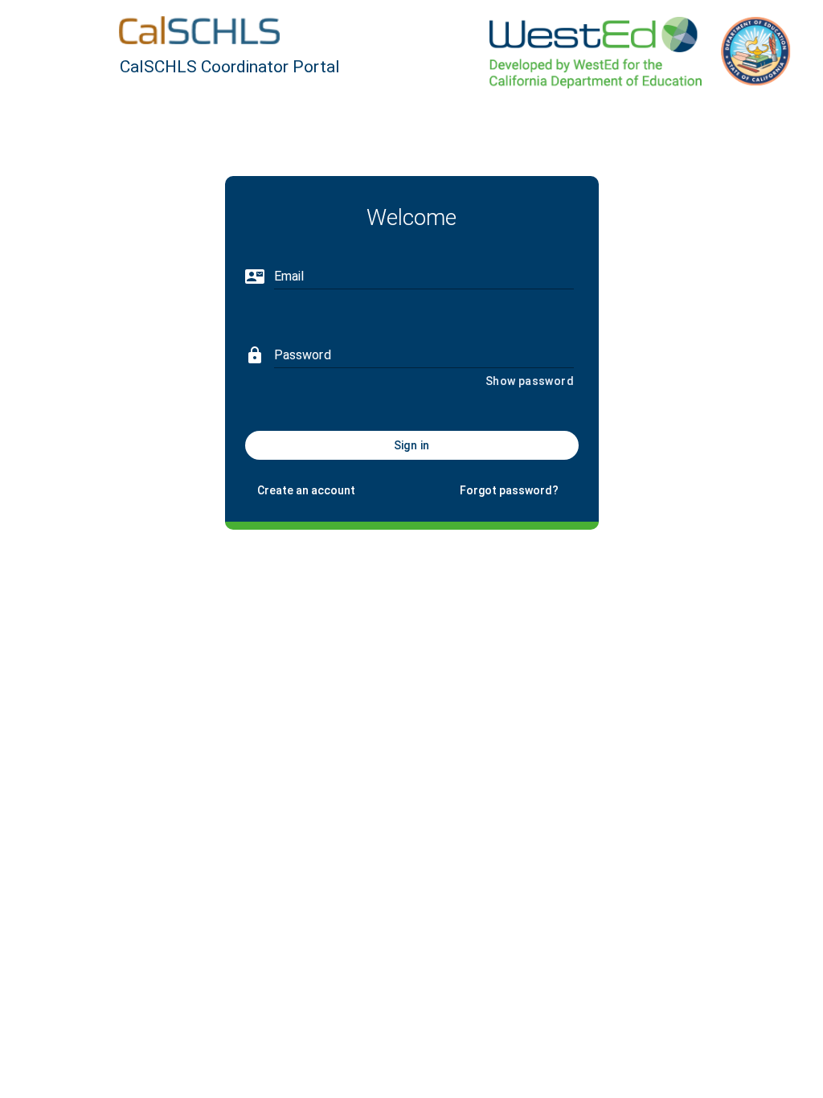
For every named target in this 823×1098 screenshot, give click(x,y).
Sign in (412, 445)
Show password (529, 381)
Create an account (306, 490)
